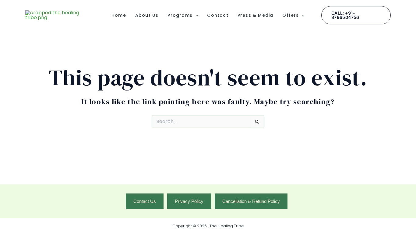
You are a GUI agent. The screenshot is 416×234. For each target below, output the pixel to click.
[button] (195, 15)
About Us (147, 15)
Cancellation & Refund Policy (251, 201)
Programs (179, 15)
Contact (217, 15)
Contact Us (144, 201)
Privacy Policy (189, 201)
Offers (290, 15)
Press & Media (255, 15)
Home (118, 15)
